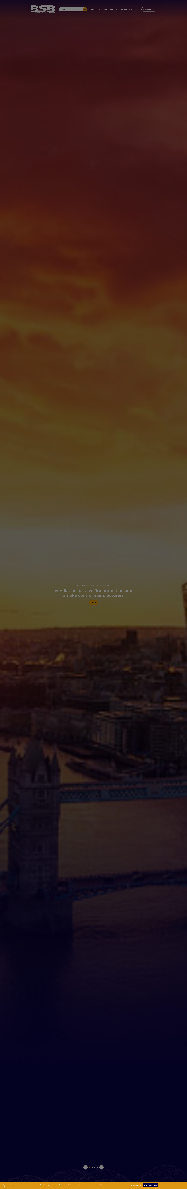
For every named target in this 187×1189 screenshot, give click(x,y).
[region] (93, 1185)
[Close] (184, 1185)
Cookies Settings (135, 1185)
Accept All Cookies (150, 1185)
